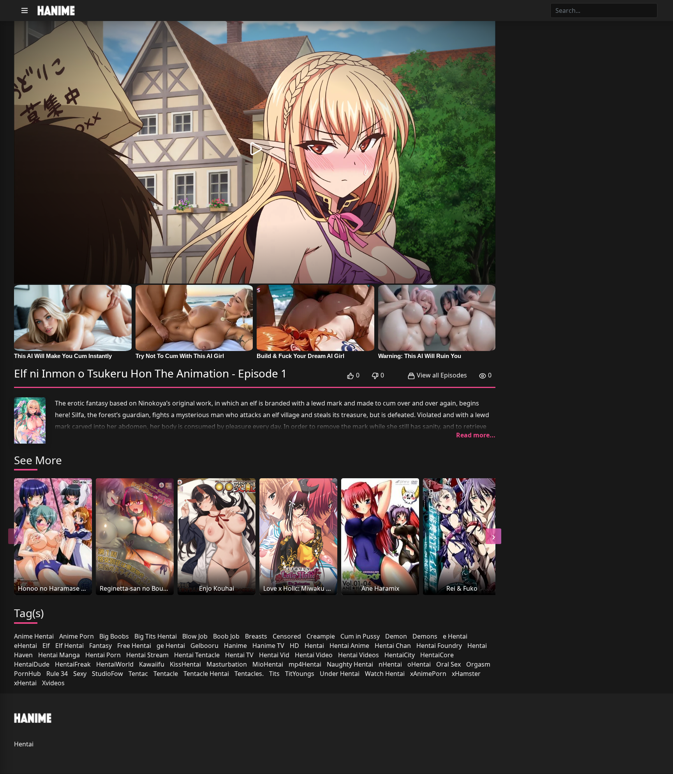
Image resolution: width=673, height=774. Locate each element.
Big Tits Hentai (155, 636)
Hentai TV (239, 655)
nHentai (390, 664)
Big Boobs (114, 636)
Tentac (138, 673)
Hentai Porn (103, 655)
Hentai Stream (147, 655)
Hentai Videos (358, 655)
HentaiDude (31, 664)
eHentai (25, 645)
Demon (396, 636)
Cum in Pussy (360, 636)
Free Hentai (134, 645)
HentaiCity (399, 655)
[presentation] (16, 536)
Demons (424, 636)
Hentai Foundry (439, 645)
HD (294, 645)
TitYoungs (299, 673)
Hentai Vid (274, 655)
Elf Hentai (69, 645)
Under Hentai (339, 673)
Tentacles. (249, 673)
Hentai (314, 645)
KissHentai (185, 664)
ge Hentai (171, 645)
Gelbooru (204, 645)
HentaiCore (437, 655)
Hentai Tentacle (197, 655)
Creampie (321, 636)
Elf (46, 645)
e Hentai (455, 636)
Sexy (79, 673)
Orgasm (478, 664)
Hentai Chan (393, 645)
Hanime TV (268, 645)
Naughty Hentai (350, 664)
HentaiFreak (73, 664)
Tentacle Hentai (206, 673)
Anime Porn (76, 636)
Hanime (235, 645)
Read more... (475, 435)
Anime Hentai (34, 636)
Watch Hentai (385, 673)
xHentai (25, 683)
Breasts (256, 636)
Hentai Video (314, 655)
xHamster (466, 673)
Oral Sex (448, 664)
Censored (287, 636)
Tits (274, 673)
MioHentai (267, 664)
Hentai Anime (349, 645)
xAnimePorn (428, 673)
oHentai (419, 664)
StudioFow (107, 673)
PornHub (27, 673)
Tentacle (165, 673)
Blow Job (195, 636)
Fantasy (100, 645)
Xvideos (53, 683)
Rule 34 (57, 673)
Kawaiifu (151, 664)
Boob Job (226, 636)
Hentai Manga (59, 655)
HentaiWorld (115, 664)
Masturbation (226, 664)
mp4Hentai (305, 664)
